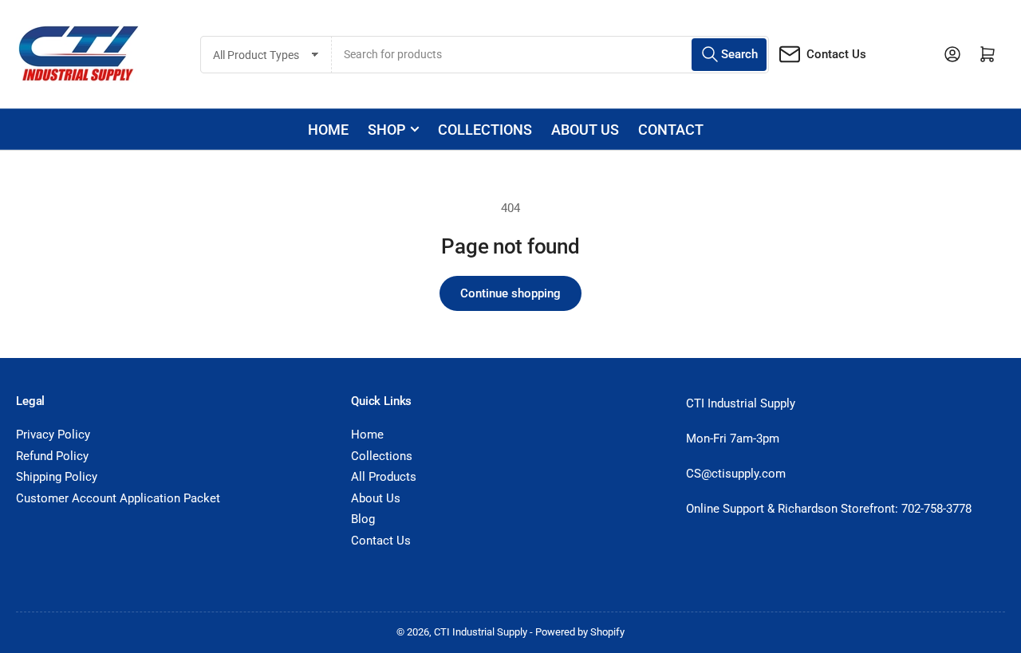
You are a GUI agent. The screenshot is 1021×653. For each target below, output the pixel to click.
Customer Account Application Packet (118, 498)
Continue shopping (510, 293)
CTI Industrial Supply (480, 632)
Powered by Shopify (580, 632)
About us (585, 129)
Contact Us (836, 54)
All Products (383, 477)
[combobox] (550, 54)
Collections (485, 129)
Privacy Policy (53, 434)
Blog (363, 519)
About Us (375, 498)
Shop (386, 129)
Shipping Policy (56, 477)
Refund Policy (52, 456)
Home (328, 129)
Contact (671, 129)
